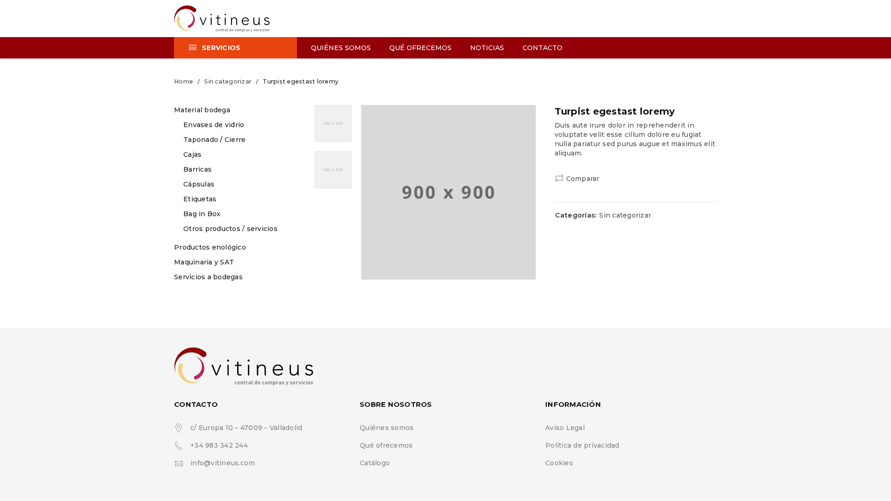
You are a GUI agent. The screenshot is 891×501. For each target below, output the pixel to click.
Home (183, 81)
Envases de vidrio (213, 125)
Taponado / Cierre (214, 139)
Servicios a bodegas (208, 277)
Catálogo (375, 463)
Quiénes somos (386, 428)
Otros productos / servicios (230, 229)
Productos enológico (210, 247)
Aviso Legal (565, 428)
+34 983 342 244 (219, 445)
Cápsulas (198, 184)
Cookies (559, 463)
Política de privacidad (582, 445)
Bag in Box (202, 214)
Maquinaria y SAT (204, 262)
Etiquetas (199, 199)
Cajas (192, 154)
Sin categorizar (228, 81)
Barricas (197, 169)
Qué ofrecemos (386, 445)
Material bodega (202, 110)
